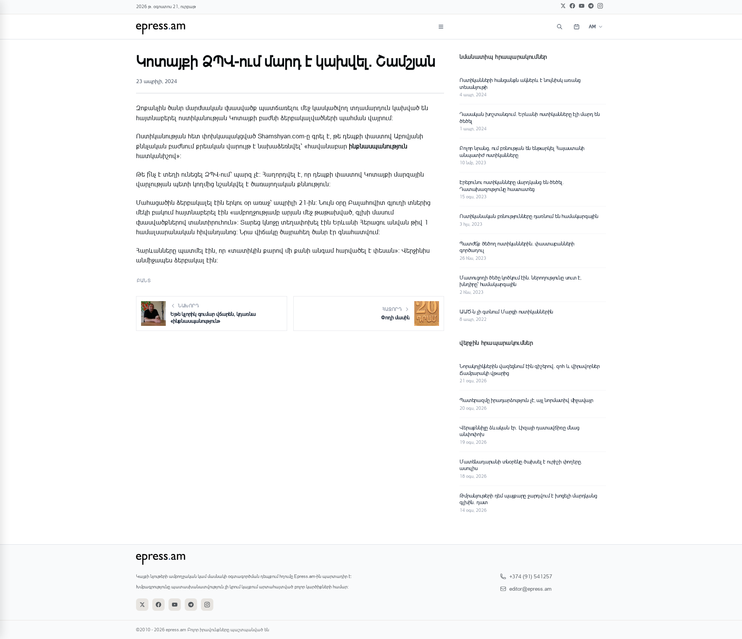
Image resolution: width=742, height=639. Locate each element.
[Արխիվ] (576, 26)
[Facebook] (572, 6)
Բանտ (144, 280)
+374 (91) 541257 (530, 576)
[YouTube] (581, 6)
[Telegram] (591, 6)
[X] (563, 6)
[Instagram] (600, 6)
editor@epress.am (530, 588)
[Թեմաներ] (441, 26)
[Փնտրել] (559, 26)
